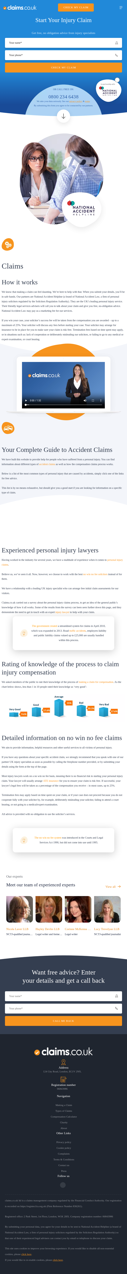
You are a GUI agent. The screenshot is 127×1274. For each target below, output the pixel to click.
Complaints (64, 1153)
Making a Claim (64, 1105)
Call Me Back (63, 1021)
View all (111, 886)
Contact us (63, 1165)
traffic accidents (77, 630)
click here (26, 1254)
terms (87, 101)
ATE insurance (51, 780)
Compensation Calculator (64, 1116)
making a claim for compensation (96, 682)
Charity (64, 1122)
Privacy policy (63, 1142)
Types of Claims (63, 1111)
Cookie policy (64, 1148)
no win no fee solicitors (95, 574)
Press (63, 1171)
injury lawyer (62, 612)
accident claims (47, 464)
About (64, 1128)
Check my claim (76, 7)
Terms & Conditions (63, 1159)
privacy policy (75, 101)
